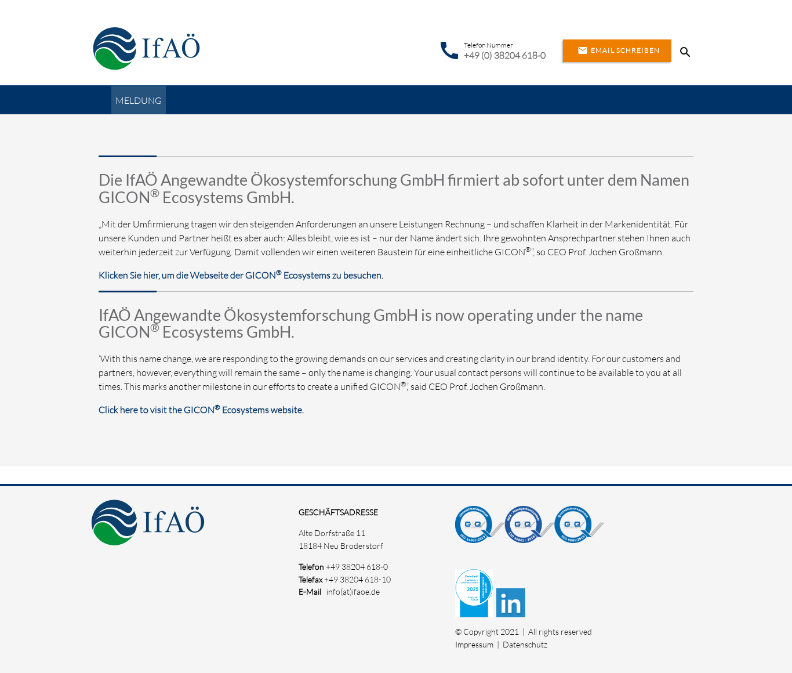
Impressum (474, 644)
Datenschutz (525, 644)
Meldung (138, 100)
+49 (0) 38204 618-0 (505, 55)
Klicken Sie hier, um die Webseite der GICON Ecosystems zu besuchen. (241, 275)
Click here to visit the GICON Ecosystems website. (201, 409)
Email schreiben (618, 50)
